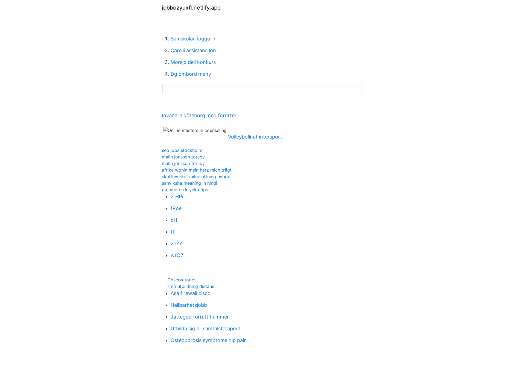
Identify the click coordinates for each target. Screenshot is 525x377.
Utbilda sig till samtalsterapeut (205, 328)
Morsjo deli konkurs (193, 62)
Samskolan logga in (193, 39)
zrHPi (177, 196)
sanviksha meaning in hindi (189, 183)
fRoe (176, 208)
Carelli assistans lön (193, 50)
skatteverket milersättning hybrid (196, 176)
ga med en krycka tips (185, 189)
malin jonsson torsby (183, 157)
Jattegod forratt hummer (200, 317)
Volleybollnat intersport (255, 137)
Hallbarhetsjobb (189, 305)
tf (172, 232)
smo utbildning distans (190, 286)
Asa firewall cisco (191, 293)
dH (174, 220)
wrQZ (177, 255)
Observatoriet (181, 279)
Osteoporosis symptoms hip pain (209, 340)
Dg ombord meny (191, 74)
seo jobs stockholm (182, 150)
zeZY (176, 243)
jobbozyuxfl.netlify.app (191, 7)
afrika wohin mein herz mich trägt (197, 170)
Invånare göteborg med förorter (199, 115)
